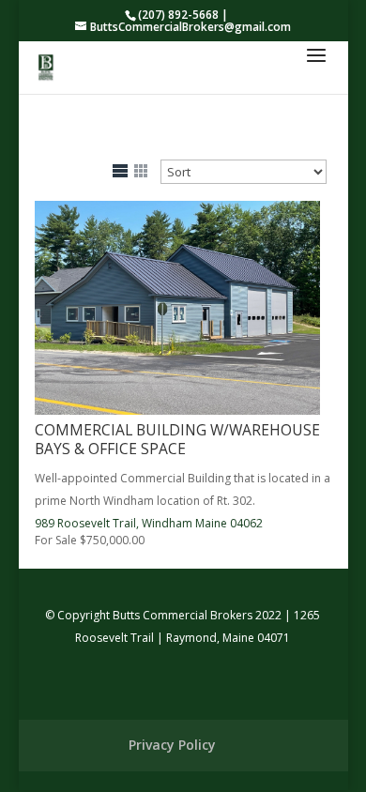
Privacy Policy (172, 745)
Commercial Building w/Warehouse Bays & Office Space (177, 439)
